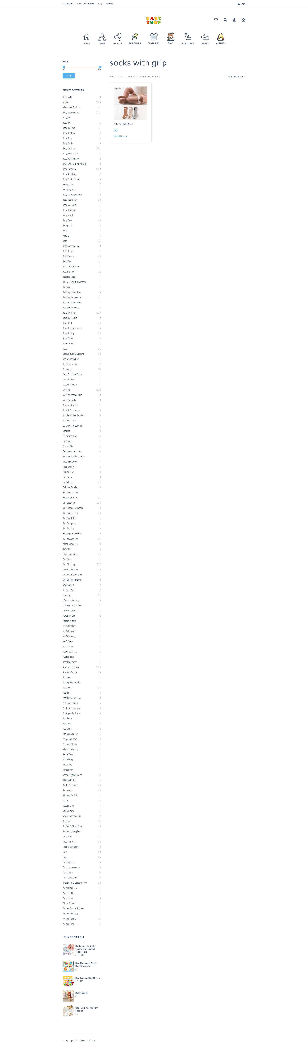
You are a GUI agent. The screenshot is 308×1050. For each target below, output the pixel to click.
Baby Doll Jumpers (71, 158)
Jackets (66, 549)
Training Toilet (69, 862)
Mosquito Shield (70, 651)
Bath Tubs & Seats (71, 266)
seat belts (67, 764)
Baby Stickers (69, 210)
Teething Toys (69, 841)
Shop (121, 77)
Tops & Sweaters (71, 846)
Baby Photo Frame (71, 179)
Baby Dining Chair (70, 153)
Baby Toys (67, 220)
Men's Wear (68, 641)
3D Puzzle (67, 97)
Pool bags (67, 728)
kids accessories (70, 554)
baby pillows (68, 184)
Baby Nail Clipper (70, 174)
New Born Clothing (71, 667)
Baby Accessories (71, 112)
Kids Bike (67, 559)
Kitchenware (68, 584)
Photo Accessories (71, 708)
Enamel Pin (68, 446)
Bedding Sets (69, 276)
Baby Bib (66, 117)
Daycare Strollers (70, 405)
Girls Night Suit (69, 518)
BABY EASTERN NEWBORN (74, 163)
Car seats (67, 369)
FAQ (100, 3)
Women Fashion (70, 918)
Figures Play (68, 472)
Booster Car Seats (71, 307)
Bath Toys (67, 261)
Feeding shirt (69, 466)
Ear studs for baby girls (73, 425)
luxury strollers (69, 610)
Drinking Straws (70, 420)
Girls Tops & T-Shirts (72, 533)
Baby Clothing (69, 148)
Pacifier (66, 692)
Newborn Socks (70, 672)
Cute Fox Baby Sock (123, 124)
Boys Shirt (67, 323)
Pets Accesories (70, 703)
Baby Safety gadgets (72, 194)
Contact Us (67, 3)
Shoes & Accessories (72, 774)
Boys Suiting (68, 333)
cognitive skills (69, 400)
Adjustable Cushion (71, 107)
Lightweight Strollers (72, 605)
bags (65, 230)
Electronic (67, 441)
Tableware (67, 836)
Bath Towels (68, 256)
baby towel (68, 215)
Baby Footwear (69, 169)
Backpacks (68, 225)
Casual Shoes (69, 379)
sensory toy (68, 769)
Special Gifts (68, 805)
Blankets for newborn (72, 302)
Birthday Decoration (72, 292)
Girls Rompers (69, 523)
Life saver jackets (71, 600)
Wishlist (110, 3)
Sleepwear (67, 790)
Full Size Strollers (71, 487)
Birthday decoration (72, 297)
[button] (225, 20)
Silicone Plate (69, 780)
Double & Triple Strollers (74, 415)
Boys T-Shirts (69, 338)
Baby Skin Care (69, 204)
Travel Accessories (71, 867)
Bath (65, 240)
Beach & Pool (69, 271)
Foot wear (67, 477)
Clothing (66, 389)
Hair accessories (70, 538)
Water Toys (68, 898)
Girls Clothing (69, 502)
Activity (66, 102)
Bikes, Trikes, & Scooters (74, 282)
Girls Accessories (70, 492)
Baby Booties (69, 133)
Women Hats (68, 923)
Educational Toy (70, 436)
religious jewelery (70, 749)
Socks (65, 800)
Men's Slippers (69, 636)
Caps (65, 348)
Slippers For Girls (70, 795)
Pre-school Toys (70, 739)
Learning (66, 595)
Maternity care (69, 620)
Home (112, 77)
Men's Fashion (69, 631)
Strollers (66, 821)
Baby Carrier (68, 143)
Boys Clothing (69, 312)
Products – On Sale (85, 3)
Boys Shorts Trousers (72, 328)
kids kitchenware (70, 569)
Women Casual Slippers (73, 908)
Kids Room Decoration (73, 574)
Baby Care (67, 138)
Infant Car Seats (70, 543)
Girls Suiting (68, 528)
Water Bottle (69, 893)
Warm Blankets (70, 887)
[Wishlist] (216, 20)
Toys (65, 852)
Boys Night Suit (70, 317)
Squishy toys (68, 810)
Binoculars (67, 287)
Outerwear (67, 687)
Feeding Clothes (70, 461)
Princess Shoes (70, 744)
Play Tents (67, 718)
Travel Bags (68, 872)
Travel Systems (70, 877)
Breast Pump (69, 343)
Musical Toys (68, 656)
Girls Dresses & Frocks (73, 507)
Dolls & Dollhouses (71, 410)
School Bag (68, 759)
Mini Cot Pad (68, 646)
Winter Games (69, 903)
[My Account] (234, 20)
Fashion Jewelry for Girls (74, 456)
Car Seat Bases (70, 364)
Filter (68, 75)
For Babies (67, 482)
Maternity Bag (69, 615)
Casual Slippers (70, 384)
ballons (66, 235)
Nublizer (66, 677)
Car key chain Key (71, 359)
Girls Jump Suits (70, 513)
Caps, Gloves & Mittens (73, 353)
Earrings (66, 430)
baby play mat (69, 189)
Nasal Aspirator (70, 662)
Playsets (67, 723)
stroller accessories (72, 816)
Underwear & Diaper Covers (75, 882)
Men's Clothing (69, 626)
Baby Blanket (69, 127)
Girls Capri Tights (70, 497)
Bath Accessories (71, 246)
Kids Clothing (69, 564)
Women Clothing (70, 913)
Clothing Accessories (72, 394)
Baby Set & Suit (70, 199)
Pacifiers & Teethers (72, 697)
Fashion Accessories (72, 451)
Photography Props (71, 713)
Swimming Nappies (71, 831)
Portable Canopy (70, 733)
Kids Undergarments (72, 579)
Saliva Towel (68, 754)
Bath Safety (68, 251)
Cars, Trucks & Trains (72, 374)
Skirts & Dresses (70, 785)
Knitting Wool (69, 590)
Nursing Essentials (71, 682)
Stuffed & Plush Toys (72, 826)
